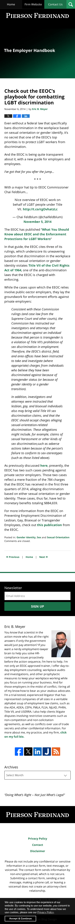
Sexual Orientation (58, 537)
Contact (37, 845)
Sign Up (37, 606)
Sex (39, 537)
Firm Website (33, 4)
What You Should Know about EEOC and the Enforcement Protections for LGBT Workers (36, 234)
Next (43, 556)
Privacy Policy (37, 838)
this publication (49, 525)
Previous (12, 556)
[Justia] (47, 751)
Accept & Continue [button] (20, 918)
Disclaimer (37, 851)
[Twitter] (28, 751)
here (44, 465)
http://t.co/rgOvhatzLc (40, 209)
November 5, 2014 (37, 222)
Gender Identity (26, 537)
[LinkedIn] (37, 751)
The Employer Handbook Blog (37, 15)
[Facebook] (19, 751)
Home (11, 4)
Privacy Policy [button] (45, 912)
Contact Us (55, 4)
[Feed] (56, 751)
